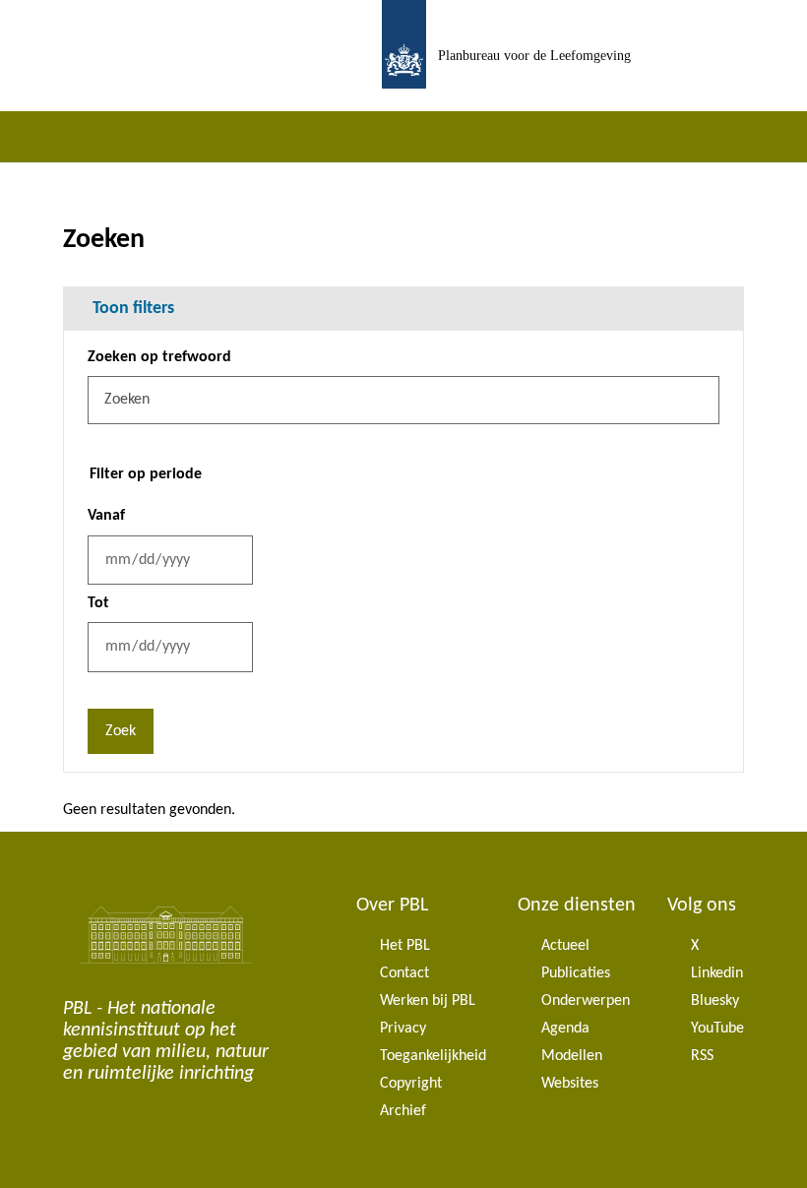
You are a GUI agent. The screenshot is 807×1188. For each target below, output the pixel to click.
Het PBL (405, 946)
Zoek (120, 731)
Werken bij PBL (427, 1001)
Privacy (403, 1028)
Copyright (411, 1084)
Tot (98, 603)
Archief (403, 1111)
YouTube (717, 1028)
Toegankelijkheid (433, 1056)
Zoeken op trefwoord (159, 357)
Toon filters (133, 308)
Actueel (565, 946)
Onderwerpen (585, 1001)
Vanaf (106, 516)
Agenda (565, 1028)
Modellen (571, 1056)
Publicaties (575, 973)
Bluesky (715, 1001)
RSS (702, 1056)
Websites (569, 1084)
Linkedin (717, 973)
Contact (404, 973)
